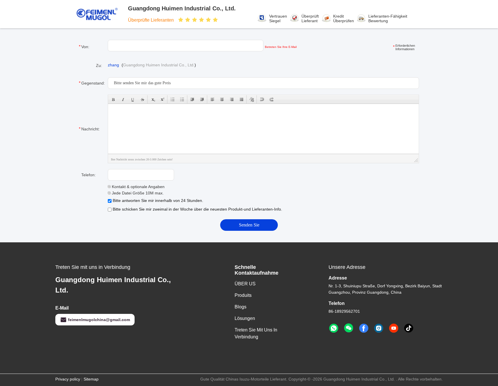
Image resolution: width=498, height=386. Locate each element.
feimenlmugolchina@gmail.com (99, 319)
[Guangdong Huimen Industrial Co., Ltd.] (101, 14)
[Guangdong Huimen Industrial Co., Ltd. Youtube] (393, 328)
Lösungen (245, 318)
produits (243, 295)
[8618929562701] (334, 328)
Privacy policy (67, 379)
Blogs (240, 306)
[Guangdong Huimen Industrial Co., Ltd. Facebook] (364, 328)
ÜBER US (245, 283)
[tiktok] (408, 328)
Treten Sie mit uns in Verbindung (256, 333)
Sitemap (91, 379)
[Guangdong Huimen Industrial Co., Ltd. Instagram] (378, 328)
